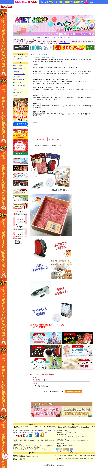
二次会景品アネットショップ (54, 464)
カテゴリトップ (34, 54)
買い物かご (61, 38)
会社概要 (38, 38)
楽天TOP (70, 38)
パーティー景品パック (64, 43)
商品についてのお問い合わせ (42, 145)
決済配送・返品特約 (49, 38)
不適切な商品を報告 (57, 145)
